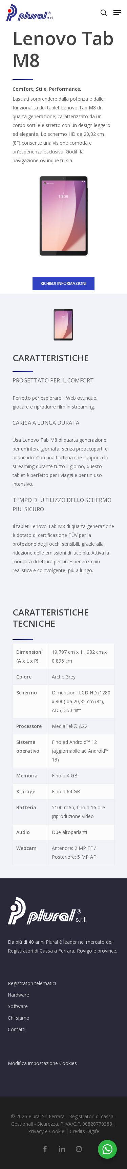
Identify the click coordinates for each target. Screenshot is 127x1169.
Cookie (56, 1131)
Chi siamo (18, 1018)
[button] (117, 12)
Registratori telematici (32, 983)
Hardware (18, 994)
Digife (92, 1131)
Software (18, 1006)
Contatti (16, 1029)
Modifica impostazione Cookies (42, 1063)
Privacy (36, 1131)
